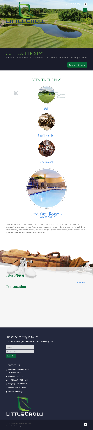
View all (80, 282)
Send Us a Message (15, 391)
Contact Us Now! (77, 65)
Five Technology (16, 426)
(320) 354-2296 (22, 380)
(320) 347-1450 (21, 384)
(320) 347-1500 (18, 376)
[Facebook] (85, 4)
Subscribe (10, 356)
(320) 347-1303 (20, 388)
